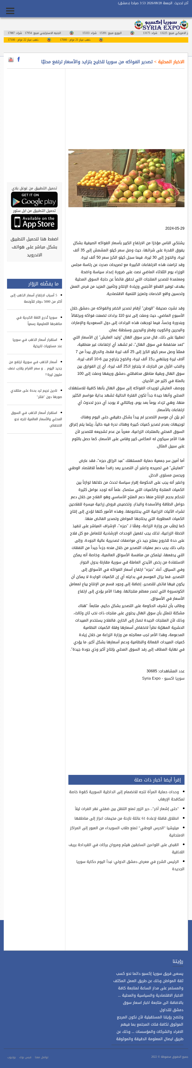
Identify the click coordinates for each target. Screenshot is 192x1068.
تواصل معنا (41, 1057)
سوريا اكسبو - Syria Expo (163, 678)
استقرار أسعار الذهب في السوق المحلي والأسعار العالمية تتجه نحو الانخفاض (36, 419)
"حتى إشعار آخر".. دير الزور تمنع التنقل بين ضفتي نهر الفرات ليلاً (127, 808)
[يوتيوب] (11, 59)
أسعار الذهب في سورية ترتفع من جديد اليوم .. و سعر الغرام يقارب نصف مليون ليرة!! (35, 368)
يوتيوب (11, 1057)
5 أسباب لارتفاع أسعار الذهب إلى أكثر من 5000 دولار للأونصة (36, 298)
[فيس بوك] (18, 59)
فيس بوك (25, 1057)
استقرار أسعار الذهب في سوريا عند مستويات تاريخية (37, 343)
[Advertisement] (126, 106)
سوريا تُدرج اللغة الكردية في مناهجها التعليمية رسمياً (39, 320)
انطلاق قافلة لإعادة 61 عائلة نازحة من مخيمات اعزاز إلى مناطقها (126, 818)
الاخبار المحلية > (169, 62)
